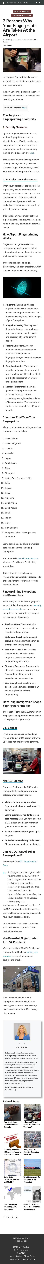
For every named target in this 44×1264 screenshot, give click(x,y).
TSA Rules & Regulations (22, 15)
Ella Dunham (22, 1047)
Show (24, 108)
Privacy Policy (29, 1256)
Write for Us (15, 1259)
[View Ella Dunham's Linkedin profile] (25, 1044)
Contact (19, 1256)
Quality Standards (28, 1259)
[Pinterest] (12, 1217)
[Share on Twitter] (8, 1217)
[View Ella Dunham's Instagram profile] (19, 1044)
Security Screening (21, 11)
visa (32, 153)
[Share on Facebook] (5, 1217)
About (12, 1256)
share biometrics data (27, 558)
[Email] (16, 1217)
